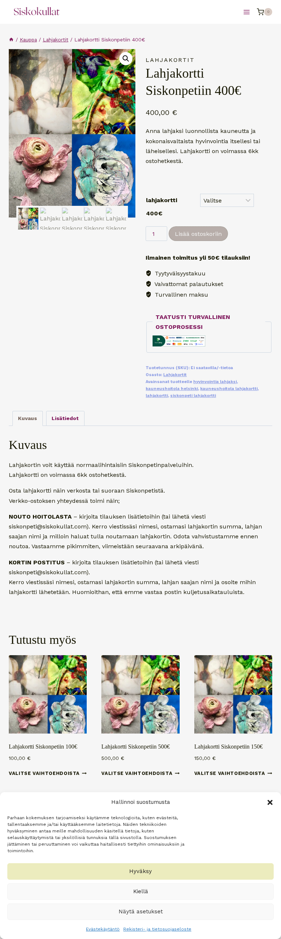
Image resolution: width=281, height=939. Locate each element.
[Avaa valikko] (246, 12)
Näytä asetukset (141, 911)
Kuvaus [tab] (27, 418)
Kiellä (140, 891)
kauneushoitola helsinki (172, 388)
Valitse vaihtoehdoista (44, 773)
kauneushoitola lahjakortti (229, 388)
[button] (270, 802)
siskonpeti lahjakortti (193, 395)
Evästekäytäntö (103, 929)
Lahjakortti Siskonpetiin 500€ (135, 746)
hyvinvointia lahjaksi (215, 381)
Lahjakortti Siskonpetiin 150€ (228, 746)
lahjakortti (157, 395)
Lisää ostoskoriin (198, 233)
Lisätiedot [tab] (65, 418)
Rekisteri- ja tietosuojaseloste (157, 929)
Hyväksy (140, 871)
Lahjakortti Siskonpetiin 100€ (43, 746)
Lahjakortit (170, 59)
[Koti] (11, 39)
